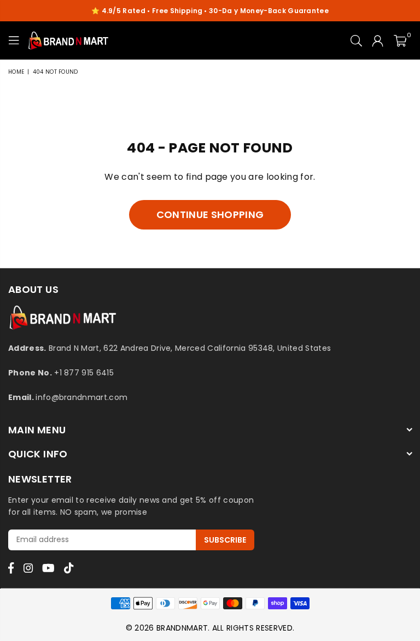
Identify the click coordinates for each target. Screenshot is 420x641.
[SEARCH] (356, 40)
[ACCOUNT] (377, 40)
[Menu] (14, 40)
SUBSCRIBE (225, 539)
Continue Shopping (210, 214)
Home (16, 72)
